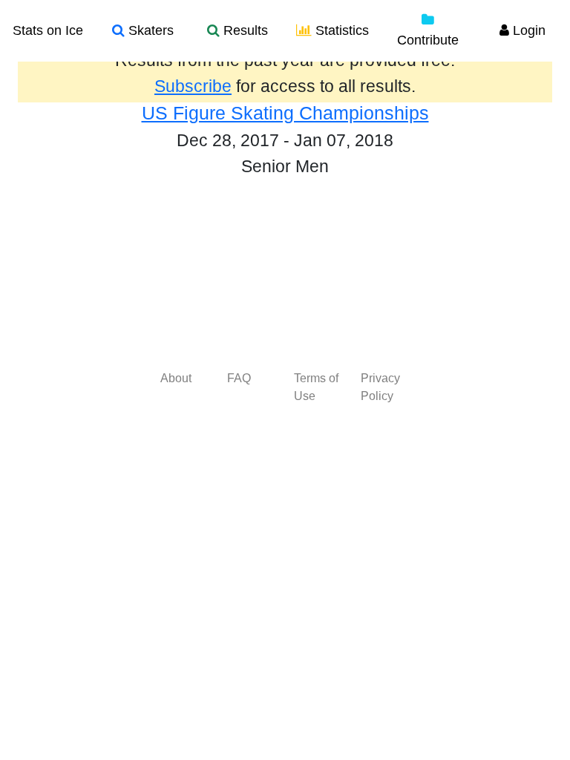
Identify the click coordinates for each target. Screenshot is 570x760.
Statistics (340, 30)
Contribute (428, 40)
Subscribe (193, 86)
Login (527, 30)
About (175, 378)
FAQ (239, 378)
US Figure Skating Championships (285, 112)
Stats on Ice (48, 30)
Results (244, 30)
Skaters (149, 30)
